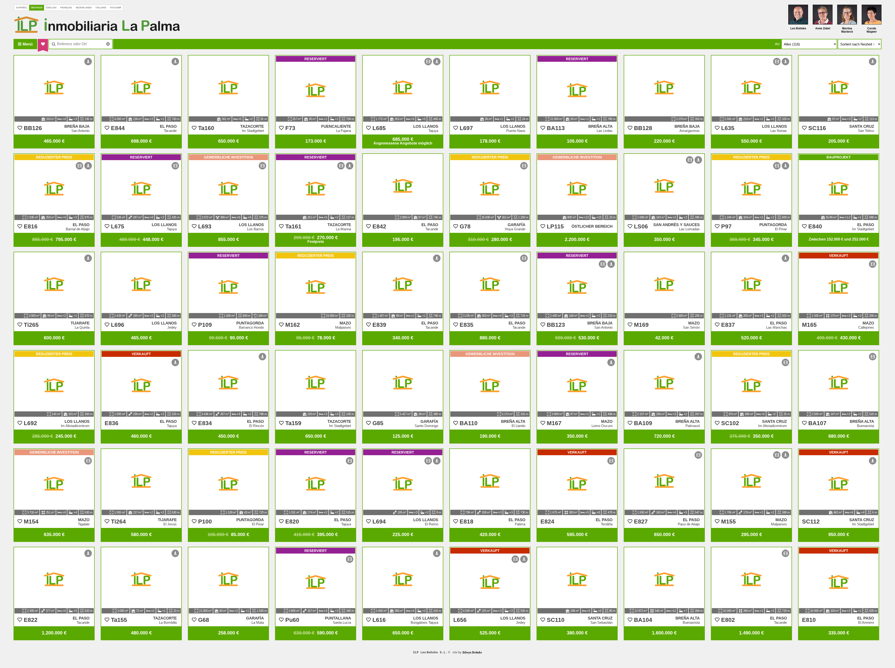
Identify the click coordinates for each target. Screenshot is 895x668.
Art (777, 44)
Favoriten (43, 44)
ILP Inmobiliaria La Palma (97, 24)
